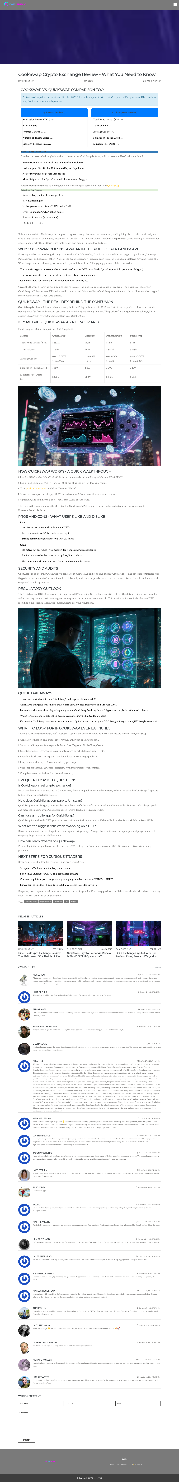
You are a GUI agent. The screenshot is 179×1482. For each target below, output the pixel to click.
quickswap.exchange (36, 488)
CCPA (131, 1465)
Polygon (73, 902)
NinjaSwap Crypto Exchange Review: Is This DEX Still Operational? (89, 955)
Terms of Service (121, 1465)
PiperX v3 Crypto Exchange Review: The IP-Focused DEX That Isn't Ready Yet (40, 955)
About (112, 1465)
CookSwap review (31, 902)
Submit (27, 1440)
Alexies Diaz (27, 81)
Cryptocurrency (152, 81)
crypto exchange (45, 902)
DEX (66, 902)
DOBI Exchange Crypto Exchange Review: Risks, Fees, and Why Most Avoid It (137, 955)
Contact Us (138, 1465)
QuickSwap (113, 185)
